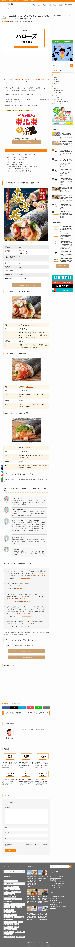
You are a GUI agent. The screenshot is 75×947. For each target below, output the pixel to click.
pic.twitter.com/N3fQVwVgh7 (23, 613)
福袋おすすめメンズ (8, 934)
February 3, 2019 (20, 588)
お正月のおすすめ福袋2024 (10, 912)
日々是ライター (10, 738)
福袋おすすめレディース (9, 936)
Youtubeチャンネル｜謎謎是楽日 (59, 906)
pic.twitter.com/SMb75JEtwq (38, 575)
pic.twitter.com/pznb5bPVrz (14, 585)
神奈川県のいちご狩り (9, 931)
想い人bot (53, 908)
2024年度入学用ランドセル (10, 896)
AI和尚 (5, 901)
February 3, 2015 (26, 601)
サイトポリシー (33, 942)
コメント (7, 807)
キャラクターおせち (8, 917)
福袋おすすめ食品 (20, 936)
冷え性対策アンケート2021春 (10, 922)
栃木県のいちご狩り (8, 926)
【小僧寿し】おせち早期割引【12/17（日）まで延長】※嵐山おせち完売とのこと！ (28, 79)
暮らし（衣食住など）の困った (58, 883)
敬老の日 (16, 924)
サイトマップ (41, 942)
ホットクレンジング (55, 878)
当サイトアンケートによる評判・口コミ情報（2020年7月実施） (26, 166)
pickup (10, 901)
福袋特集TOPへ (62, 265)
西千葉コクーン (54, 898)
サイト (6, 838)
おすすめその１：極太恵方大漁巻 (18, 157)
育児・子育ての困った (56, 885)
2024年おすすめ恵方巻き (14, 21)
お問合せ (48, 942)
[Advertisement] (26, 64)
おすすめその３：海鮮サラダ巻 (17, 162)
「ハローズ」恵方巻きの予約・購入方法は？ (21, 171)
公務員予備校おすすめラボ (57, 896)
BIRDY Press (53, 900)
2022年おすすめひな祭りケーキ (11, 881)
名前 (6, 827)
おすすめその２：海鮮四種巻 (16, 159)
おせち (13, 907)
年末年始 (20, 922)
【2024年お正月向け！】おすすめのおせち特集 (13, 904)
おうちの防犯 (7, 907)
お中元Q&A (18, 907)
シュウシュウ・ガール (56, 902)
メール (7, 832)
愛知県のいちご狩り (8, 924)
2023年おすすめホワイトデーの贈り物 (12, 891)
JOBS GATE (53, 904)
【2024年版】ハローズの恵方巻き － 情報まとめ (22, 154)
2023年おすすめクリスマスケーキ (11, 886)
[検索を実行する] (71, 65)
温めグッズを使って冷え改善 (10, 929)
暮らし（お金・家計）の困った (58, 881)
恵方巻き (5, 21)
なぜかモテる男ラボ (55, 887)
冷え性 (22, 917)
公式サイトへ (31, 325)
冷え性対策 (53, 880)
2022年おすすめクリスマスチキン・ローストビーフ (13, 884)
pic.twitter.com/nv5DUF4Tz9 (17, 598)
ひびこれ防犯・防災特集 (56, 876)
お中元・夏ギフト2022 (9, 909)
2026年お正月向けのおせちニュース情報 (12, 899)
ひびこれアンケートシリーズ (10, 914)
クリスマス (16, 917)
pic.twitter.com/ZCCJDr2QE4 (26, 623)
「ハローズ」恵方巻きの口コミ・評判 (19, 164)
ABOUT (27, 942)
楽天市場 (16, 926)
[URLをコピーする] (46, 707)
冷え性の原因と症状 (8, 919)
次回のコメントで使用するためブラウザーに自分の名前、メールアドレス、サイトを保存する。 (26, 845)
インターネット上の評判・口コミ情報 (20, 168)
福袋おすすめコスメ (19, 931)
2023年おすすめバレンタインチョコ (11, 889)
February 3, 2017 (25, 578)
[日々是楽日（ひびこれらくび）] (9, 4)
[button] (6, 707)
